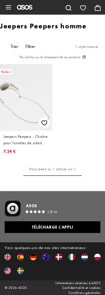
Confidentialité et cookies (81, 287)
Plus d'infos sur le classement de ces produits (50, 57)
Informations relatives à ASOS (77, 283)
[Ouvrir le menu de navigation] (8, 7)
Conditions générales (84, 292)
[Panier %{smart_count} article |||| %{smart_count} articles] (97, 7)
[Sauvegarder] (44, 122)
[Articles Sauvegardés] (83, 7)
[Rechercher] (68, 7)
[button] (7, 256)
